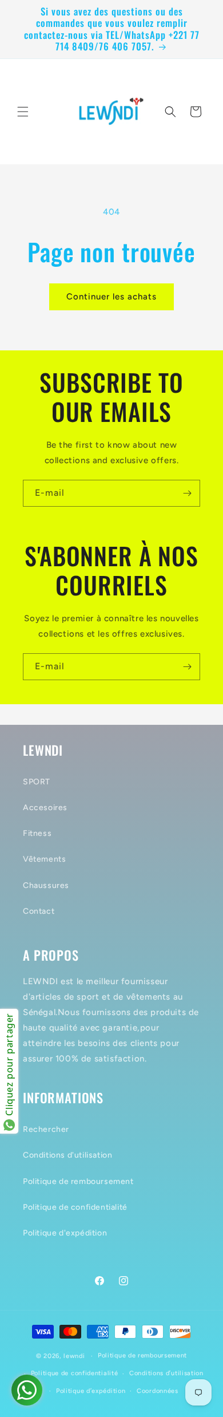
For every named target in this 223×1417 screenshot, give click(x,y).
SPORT (36, 782)
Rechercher (46, 1129)
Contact (38, 911)
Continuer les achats (111, 296)
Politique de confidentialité (75, 1207)
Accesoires (45, 807)
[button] (22, 111)
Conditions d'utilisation (67, 1155)
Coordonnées (157, 1391)
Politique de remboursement (78, 1181)
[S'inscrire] (187, 493)
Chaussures (46, 885)
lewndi (74, 1356)
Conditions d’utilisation (166, 1373)
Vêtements (44, 859)
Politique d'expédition (65, 1233)
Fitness (37, 833)
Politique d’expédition (90, 1391)
